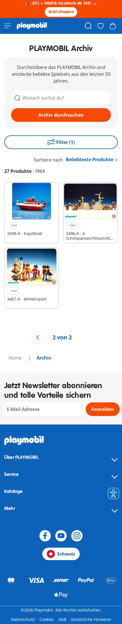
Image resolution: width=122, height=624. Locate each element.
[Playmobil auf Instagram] (77, 535)
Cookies (46, 619)
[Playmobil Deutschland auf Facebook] (45, 535)
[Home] (32, 25)
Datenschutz (23, 619)
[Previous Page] (37, 337)
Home (16, 358)
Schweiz (66, 554)
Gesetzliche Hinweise (91, 619)
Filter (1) (65, 142)
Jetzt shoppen (61, 11)
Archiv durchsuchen (61, 115)
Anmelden (102, 409)
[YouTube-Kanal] (61, 535)
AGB (62, 619)
